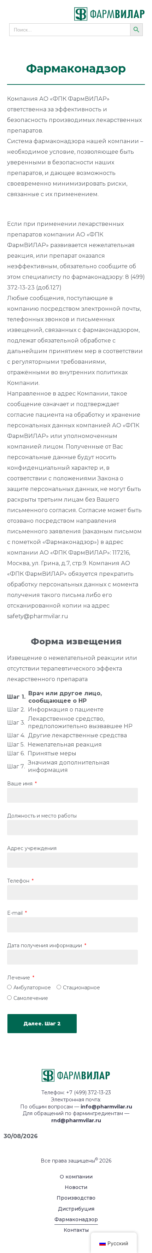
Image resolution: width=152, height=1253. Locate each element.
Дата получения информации (45, 946)
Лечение (19, 978)
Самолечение (30, 998)
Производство (76, 1198)
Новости (76, 1187)
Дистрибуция (76, 1209)
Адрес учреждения (32, 848)
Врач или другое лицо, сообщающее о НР (65, 697)
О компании (76, 1176)
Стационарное (81, 988)
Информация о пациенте (66, 709)
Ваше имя (20, 784)
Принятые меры (52, 753)
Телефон (19, 881)
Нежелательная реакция (65, 744)
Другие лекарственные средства (77, 735)
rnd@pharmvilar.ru (76, 1120)
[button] (23, 14)
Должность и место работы (42, 816)
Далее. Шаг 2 (42, 1023)
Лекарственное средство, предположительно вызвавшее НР (80, 722)
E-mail (15, 913)
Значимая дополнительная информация (69, 766)
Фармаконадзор (76, 1219)
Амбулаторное (32, 988)
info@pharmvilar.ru (106, 1106)
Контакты (76, 1230)
